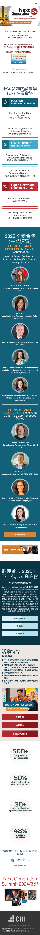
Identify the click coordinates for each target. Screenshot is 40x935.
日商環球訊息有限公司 (22, 931)
